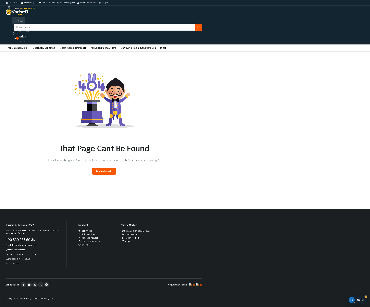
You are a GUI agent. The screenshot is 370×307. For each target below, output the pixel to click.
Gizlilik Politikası (48, 3)
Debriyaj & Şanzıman (44, 47)
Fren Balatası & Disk (17, 47)
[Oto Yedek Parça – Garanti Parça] (18, 12)
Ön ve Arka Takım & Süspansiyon (138, 47)
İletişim (105, 3)
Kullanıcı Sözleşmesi (88, 3)
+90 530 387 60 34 (27, 8)
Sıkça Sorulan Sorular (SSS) (137, 231)
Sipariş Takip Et (30, 3)
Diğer (163, 47)
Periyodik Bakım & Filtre (103, 47)
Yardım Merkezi (131, 238)
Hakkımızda (13, 3)
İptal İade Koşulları (67, 3)
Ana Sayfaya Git (104, 171)
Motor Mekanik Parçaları (73, 47)
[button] (19, 39)
